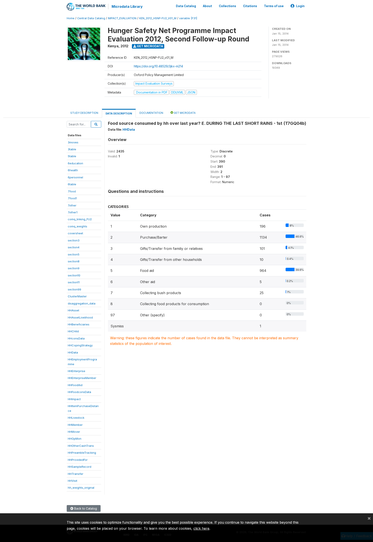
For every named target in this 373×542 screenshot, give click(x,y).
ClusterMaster (77, 296)
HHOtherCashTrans (81, 445)
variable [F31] (188, 18)
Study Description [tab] (84, 112)
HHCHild (73, 331)
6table (72, 184)
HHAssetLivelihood (80, 317)
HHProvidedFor (78, 459)
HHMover (74, 431)
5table (72, 156)
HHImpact (74, 399)
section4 (73, 247)
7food (72, 191)
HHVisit (72, 480)
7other (72, 205)
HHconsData (76, 338)
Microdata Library (127, 6)
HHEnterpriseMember (82, 378)
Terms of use (274, 6)
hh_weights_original (81, 487)
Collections (227, 6)
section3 (73, 240)
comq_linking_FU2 (80, 219)
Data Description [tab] (119, 113)
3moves (73, 142)
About (207, 6)
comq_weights (77, 226)
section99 (74, 289)
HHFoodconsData (79, 392)
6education (75, 163)
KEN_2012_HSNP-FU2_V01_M (157, 18)
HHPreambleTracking (82, 452)
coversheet (75, 233)
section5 (73, 254)
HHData (73, 352)
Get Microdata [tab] (184, 112)
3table (72, 149)
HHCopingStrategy (80, 345)
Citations (250, 6)
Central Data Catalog (91, 18)
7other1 (72, 212)
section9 (73, 268)
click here (201, 528)
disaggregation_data (81, 303)
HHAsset (73, 310)
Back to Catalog (85, 508)
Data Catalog (186, 6)
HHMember (75, 424)
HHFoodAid (75, 385)
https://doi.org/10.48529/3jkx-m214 (158, 66)
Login (300, 6)
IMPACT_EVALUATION (122, 18)
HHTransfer (75, 473)
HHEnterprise (76, 371)
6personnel (75, 177)
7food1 (72, 198)
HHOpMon (74, 438)
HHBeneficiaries (78, 324)
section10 (74, 275)
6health (73, 170)
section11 (74, 282)
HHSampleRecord (79, 466)
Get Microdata (149, 46)
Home (70, 18)
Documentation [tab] (151, 112)
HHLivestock (76, 417)
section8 (73, 261)
